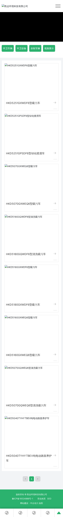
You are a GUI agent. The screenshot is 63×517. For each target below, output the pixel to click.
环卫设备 (21, 48)
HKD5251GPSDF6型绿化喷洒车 (25, 153)
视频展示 (49, 48)
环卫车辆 (7, 48)
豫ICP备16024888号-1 (22, 498)
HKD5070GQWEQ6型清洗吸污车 (26, 405)
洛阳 (41, 503)
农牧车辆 (35, 48)
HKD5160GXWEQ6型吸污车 (23, 355)
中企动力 (34, 503)
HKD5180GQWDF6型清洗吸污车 (26, 254)
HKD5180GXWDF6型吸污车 (23, 304)
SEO (49, 498)
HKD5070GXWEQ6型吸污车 (23, 203)
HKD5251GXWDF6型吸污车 (23, 103)
